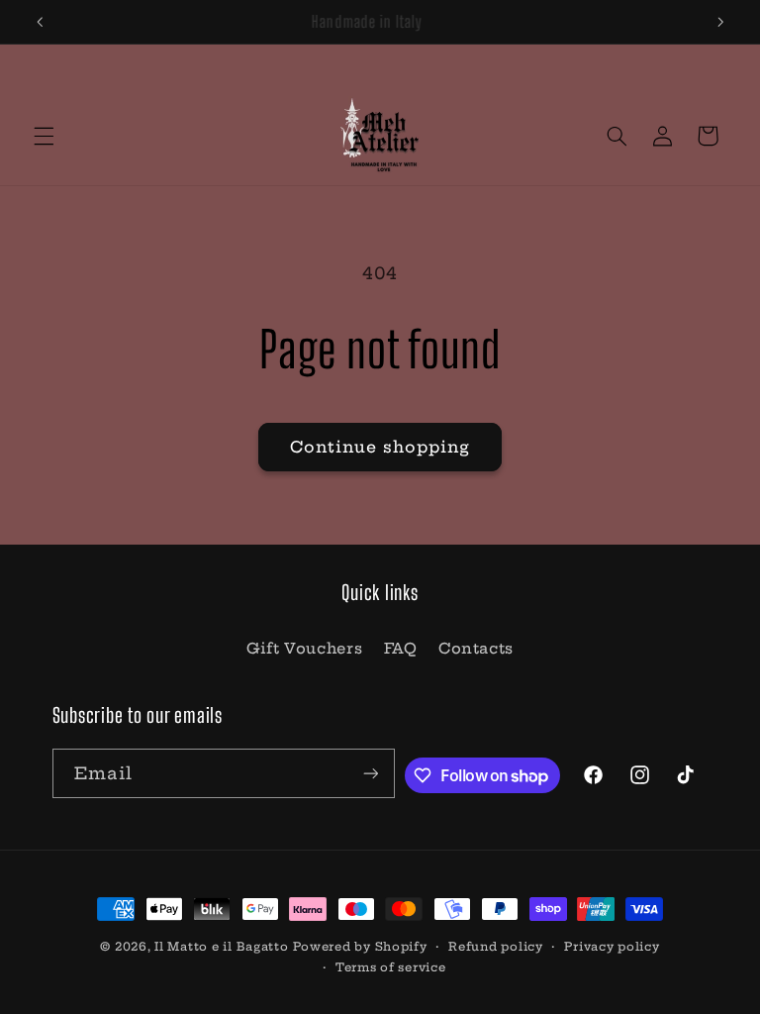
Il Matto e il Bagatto (221, 947)
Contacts (476, 648)
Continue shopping (380, 446)
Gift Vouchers (304, 648)
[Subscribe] (370, 773)
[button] (43, 135)
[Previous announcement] (39, 22)
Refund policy (495, 947)
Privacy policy (611, 947)
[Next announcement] (720, 22)
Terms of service (390, 967)
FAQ (401, 648)
